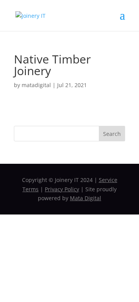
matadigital (36, 85)
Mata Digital (85, 198)
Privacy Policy (62, 189)
